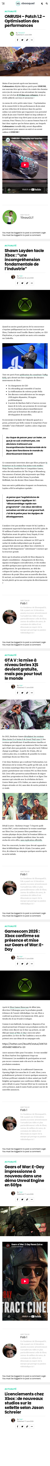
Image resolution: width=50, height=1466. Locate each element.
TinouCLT (27, 218)
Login (43, 232)
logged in (18, 235)
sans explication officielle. (31, 840)
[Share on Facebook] (17, 283)
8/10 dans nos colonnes (27, 95)
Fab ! (21, 276)
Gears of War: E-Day (18, 1032)
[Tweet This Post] (22, 283)
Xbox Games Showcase (19, 1007)
